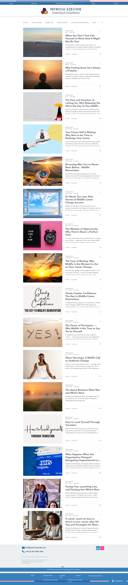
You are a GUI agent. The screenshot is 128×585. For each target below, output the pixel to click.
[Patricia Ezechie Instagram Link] (102, 548)
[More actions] (101, 31)
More (94, 22)
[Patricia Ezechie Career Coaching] (98, 548)
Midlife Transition (62, 22)
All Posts (25, 22)
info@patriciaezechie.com (35, 548)
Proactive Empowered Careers (80, 22)
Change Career (49, 22)
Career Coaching (36, 22)
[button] (102, 23)
